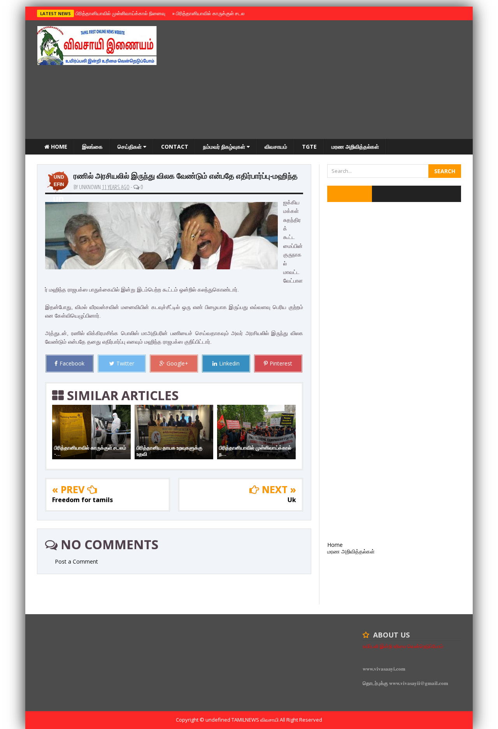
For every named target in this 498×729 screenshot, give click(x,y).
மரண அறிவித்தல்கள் (355, 146)
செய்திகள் (130, 146)
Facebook (72, 363)
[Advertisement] (319, 80)
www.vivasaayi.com (384, 668)
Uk (292, 499)
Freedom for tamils (82, 499)
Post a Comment (76, 561)
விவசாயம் (276, 146)
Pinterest (281, 363)
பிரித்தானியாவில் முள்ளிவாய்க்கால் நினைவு (119, 13)
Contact (174, 146)
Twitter (125, 363)
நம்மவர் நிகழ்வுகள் (225, 146)
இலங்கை (92, 146)
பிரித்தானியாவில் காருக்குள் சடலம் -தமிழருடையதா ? (229, 13)
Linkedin (229, 363)
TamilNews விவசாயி (255, 719)
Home (58, 146)
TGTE (309, 146)
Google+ (177, 363)
